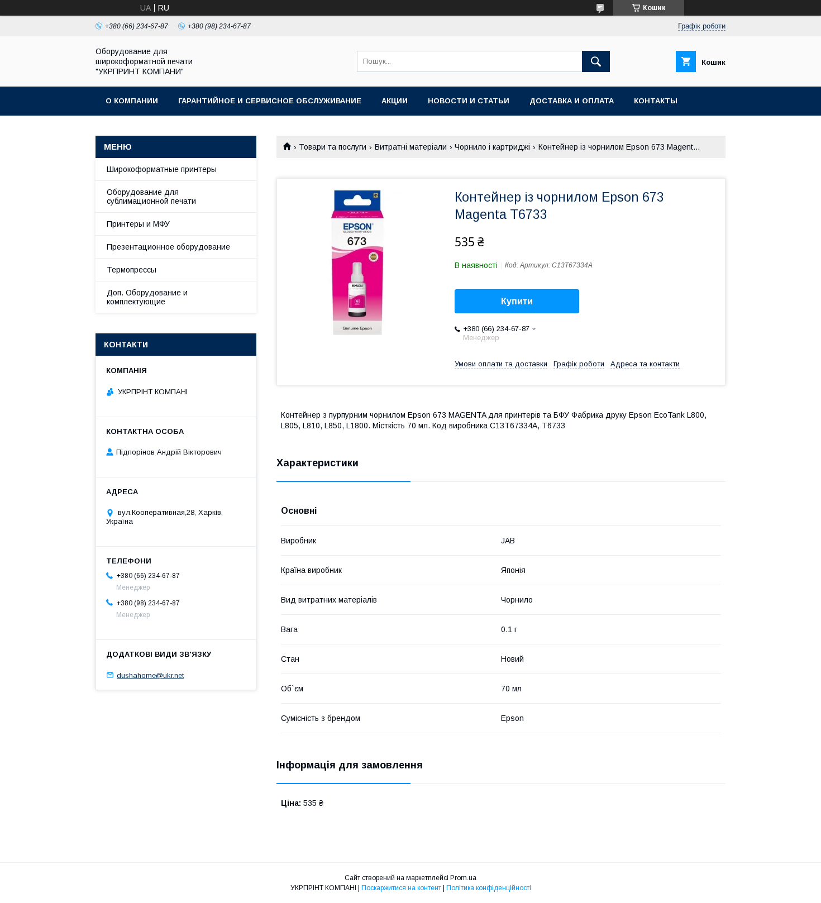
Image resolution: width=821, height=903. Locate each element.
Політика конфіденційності (488, 888)
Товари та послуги (332, 146)
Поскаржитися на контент (401, 888)
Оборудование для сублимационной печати (151, 197)
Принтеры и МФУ (138, 223)
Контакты (655, 101)
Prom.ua (463, 878)
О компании (132, 101)
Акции (394, 101)
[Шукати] (596, 61)
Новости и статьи (468, 101)
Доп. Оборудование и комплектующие (147, 297)
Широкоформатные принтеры (162, 169)
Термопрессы (131, 269)
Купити (517, 301)
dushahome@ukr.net (150, 675)
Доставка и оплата (571, 101)
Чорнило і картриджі (492, 146)
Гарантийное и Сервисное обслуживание (269, 101)
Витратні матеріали (411, 146)
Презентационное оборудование (168, 246)
